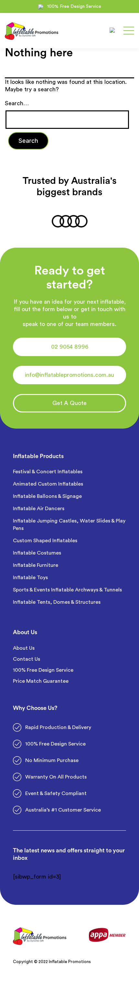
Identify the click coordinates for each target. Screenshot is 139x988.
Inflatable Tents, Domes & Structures (57, 602)
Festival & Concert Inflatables (47, 471)
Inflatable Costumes (37, 553)
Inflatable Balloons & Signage (47, 496)
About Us (24, 648)
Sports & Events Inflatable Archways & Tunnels (67, 589)
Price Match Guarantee (41, 681)
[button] (69, 347)
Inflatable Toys (31, 577)
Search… (17, 103)
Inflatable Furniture (36, 565)
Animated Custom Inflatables (48, 484)
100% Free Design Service (43, 670)
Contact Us (26, 659)
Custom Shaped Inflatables (45, 540)
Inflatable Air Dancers (38, 508)
